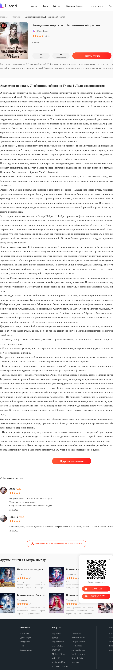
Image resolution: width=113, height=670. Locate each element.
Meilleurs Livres (78, 654)
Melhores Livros (58, 654)
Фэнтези (16, 17)
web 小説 (56, 658)
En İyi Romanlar (78, 642)
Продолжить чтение (72, 461)
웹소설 (55, 638)
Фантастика (22, 600)
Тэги (22, 646)
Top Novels (56, 633)
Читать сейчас (92, 55)
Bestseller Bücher (78, 638)
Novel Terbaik (77, 658)
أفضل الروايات (58, 646)
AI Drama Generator (60, 666)
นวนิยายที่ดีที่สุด (58, 662)
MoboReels (76, 662)
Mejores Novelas (78, 650)
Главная (3, 17)
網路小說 (56, 650)
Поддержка (25, 642)
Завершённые (26, 650)
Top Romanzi (77, 646)
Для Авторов (25, 638)
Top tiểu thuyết (58, 642)
